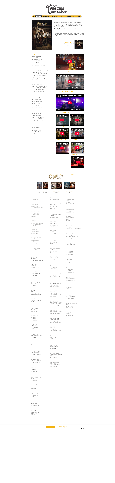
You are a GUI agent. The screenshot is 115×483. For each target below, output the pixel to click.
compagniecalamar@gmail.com (62, 426)
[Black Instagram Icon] (84, 428)
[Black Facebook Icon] (82, 428)
